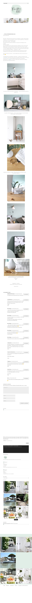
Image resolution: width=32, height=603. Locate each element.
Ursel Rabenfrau (9, 299)
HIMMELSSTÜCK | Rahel (10, 293)
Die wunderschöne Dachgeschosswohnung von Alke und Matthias (12, 459)
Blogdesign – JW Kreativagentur (23, 585)
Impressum (7, 585)
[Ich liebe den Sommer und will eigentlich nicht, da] (22, 500)
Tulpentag (8, 361)
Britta (5, 35)
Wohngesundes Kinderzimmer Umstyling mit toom (10, 467)
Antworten (26, 294)
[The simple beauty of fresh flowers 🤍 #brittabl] (22, 512)
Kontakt (16, 585)
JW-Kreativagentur (15, 523)
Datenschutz (12, 585)
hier (19, 173)
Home (4, 585)
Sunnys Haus (9, 369)
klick (17, 92)
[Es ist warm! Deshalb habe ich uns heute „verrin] (10, 512)
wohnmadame (9, 342)
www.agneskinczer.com (9, 440)
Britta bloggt (9, 308)
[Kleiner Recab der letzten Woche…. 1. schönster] (10, 487)
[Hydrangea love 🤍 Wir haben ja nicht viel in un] (22, 487)
